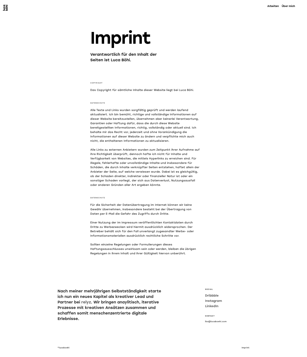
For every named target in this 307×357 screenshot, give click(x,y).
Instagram (213, 301)
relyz (86, 302)
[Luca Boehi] (5, 8)
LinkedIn (211, 306)
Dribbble (212, 295)
